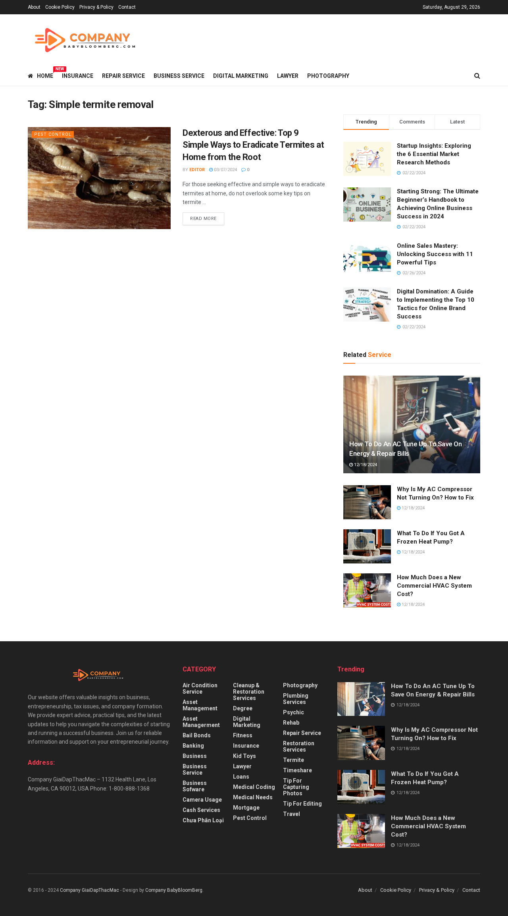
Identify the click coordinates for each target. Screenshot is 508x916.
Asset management (200, 705)
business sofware (195, 786)
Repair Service (123, 76)
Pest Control (52, 134)
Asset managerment (201, 721)
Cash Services (201, 810)
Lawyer (287, 76)
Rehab (291, 722)
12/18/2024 (365, 464)
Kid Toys (244, 756)
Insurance (77, 76)
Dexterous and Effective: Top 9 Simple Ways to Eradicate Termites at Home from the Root (253, 145)
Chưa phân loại (203, 820)
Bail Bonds (197, 735)
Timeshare (297, 770)
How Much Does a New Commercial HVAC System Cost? (434, 586)
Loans (241, 776)
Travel (291, 814)
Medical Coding (254, 787)
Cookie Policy (60, 7)
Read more (203, 218)
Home (45, 74)
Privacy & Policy (96, 7)
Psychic (293, 712)
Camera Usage (202, 799)
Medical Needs (253, 797)
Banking (193, 745)
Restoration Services (298, 746)
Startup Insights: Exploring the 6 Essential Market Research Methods (434, 154)
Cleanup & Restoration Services (248, 691)
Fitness (242, 735)
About (34, 7)
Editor (197, 169)
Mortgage (246, 807)
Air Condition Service (200, 688)
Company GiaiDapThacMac (89, 890)
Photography (328, 76)
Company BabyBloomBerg (173, 890)
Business (195, 756)
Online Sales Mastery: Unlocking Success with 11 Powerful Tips (435, 254)
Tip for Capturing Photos (296, 786)
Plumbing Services (295, 698)
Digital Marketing (240, 76)
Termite (293, 760)
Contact (127, 7)
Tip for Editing (302, 803)
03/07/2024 (225, 169)
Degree (242, 708)
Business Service (179, 76)
